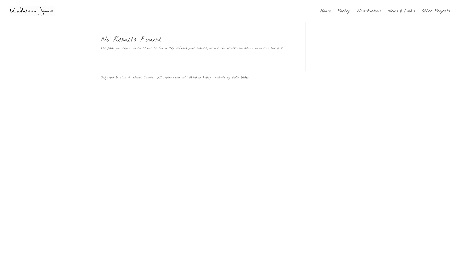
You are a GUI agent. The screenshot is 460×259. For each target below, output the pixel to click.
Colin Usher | (241, 77)
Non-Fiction (369, 11)
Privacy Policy (200, 77)
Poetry (344, 11)
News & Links (401, 11)
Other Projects (436, 11)
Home (325, 11)
